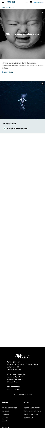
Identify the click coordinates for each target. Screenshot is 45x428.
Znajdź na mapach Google (22, 394)
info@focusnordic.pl (9, 408)
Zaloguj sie (39, 2)
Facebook (5, 414)
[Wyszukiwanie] (26, 2)
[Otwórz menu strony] (4, 2)
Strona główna (6, 7)
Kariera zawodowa (31, 414)
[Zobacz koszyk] (31, 2)
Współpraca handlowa (32, 411)
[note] (42, 12)
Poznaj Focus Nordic (32, 408)
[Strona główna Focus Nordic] (11, 2)
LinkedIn (5, 421)
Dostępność (28, 418)
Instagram (5, 411)
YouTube (5, 418)
